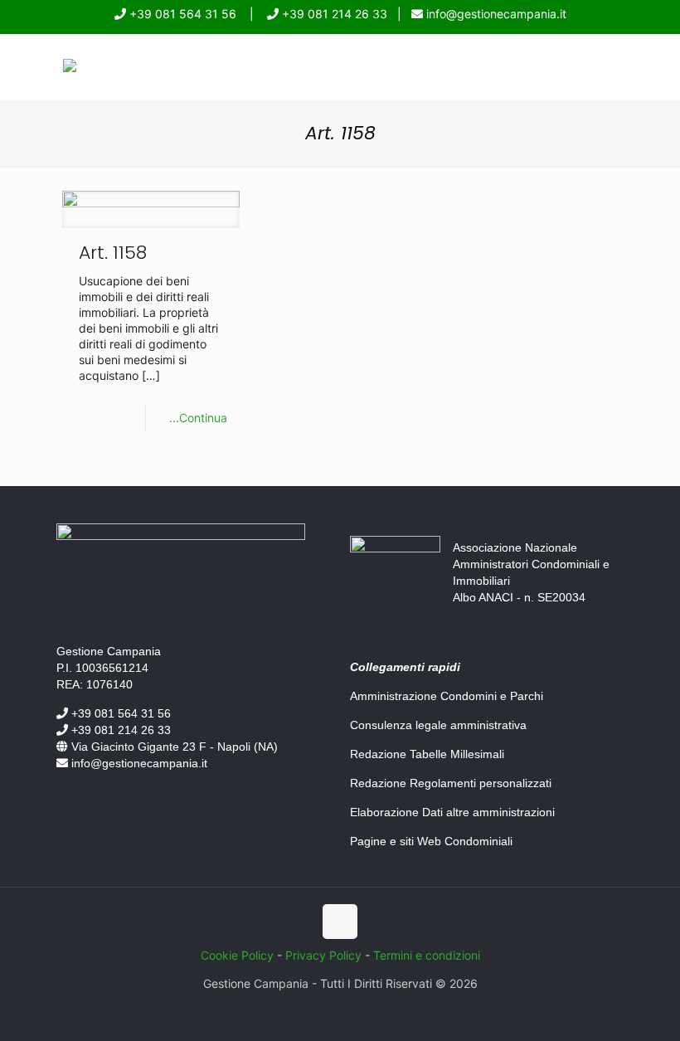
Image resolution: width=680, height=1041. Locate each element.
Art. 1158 (113, 252)
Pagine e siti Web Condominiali (431, 841)
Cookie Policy (237, 955)
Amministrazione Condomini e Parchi (446, 696)
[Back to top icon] (340, 921)
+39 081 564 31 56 (181, 14)
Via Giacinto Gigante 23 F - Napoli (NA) (173, 746)
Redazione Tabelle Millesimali (427, 754)
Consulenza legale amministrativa (438, 725)
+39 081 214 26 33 (333, 14)
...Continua (198, 418)
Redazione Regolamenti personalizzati (450, 783)
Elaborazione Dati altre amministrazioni (452, 812)
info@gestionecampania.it (494, 14)
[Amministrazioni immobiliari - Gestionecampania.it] (69, 68)
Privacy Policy (323, 955)
